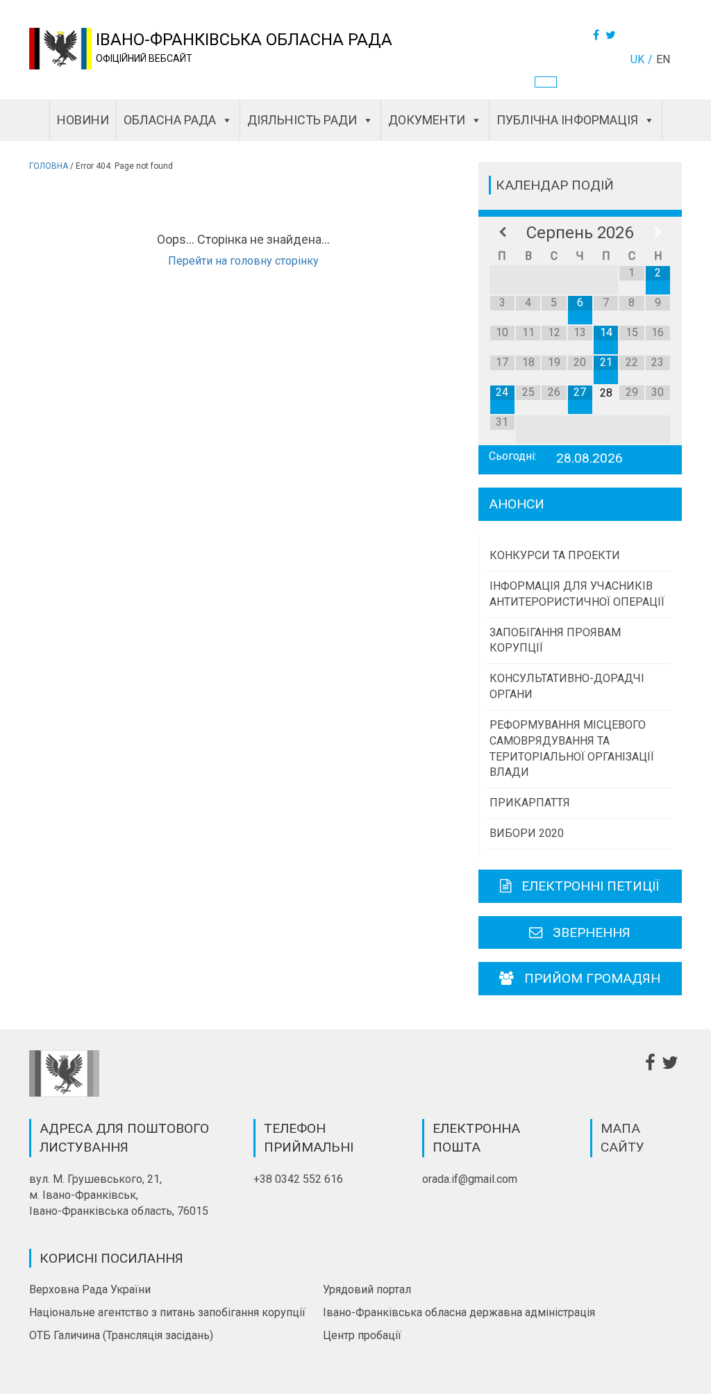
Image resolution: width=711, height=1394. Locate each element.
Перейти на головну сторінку (243, 260)
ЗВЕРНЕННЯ (591, 932)
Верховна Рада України (90, 1289)
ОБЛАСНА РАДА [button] (170, 120)
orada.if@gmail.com (469, 1179)
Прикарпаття (530, 802)
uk (637, 59)
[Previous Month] (502, 232)
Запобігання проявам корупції (555, 640)
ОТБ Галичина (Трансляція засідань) (121, 1335)
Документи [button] (426, 120)
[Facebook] (598, 35)
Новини (83, 120)
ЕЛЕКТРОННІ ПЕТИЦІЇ (590, 886)
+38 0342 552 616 (298, 1179)
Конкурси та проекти (555, 555)
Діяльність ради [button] (302, 120)
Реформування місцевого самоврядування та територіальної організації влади (572, 748)
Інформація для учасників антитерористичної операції (577, 593)
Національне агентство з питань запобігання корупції (167, 1312)
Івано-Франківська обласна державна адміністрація (459, 1312)
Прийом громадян (592, 978)
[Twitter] (612, 35)
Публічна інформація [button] (567, 120)
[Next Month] (658, 232)
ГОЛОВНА (48, 166)
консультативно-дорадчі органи (567, 686)
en (663, 59)
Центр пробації (362, 1335)
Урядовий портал (367, 1289)
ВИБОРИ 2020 (527, 833)
